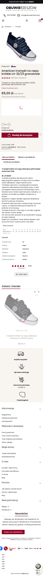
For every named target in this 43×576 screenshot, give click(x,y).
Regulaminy (6, 415)
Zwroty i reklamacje (9, 492)
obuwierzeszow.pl (2, 26)
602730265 (11, 15)
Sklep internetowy (19, 573)
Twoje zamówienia (9, 453)
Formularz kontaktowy (10, 471)
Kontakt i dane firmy (9, 468)
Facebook (6, 510)
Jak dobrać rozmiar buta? (12, 489)
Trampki (18, 27)
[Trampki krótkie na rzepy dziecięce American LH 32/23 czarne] (21, 310)
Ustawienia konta (8, 457)
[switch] (38, 573)
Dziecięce (8, 27)
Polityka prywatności (9, 418)
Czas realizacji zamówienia (12, 439)
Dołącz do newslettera (13, 532)
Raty (3, 495)
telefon (6, 548)
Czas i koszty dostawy (10, 436)
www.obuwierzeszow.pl (3, 561)
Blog (3, 478)
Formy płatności (8, 432)
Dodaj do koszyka (22, 135)
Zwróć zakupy (7, 442)
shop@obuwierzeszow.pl (30, 15)
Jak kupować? (7, 421)
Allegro (4, 506)
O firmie (5, 474)
